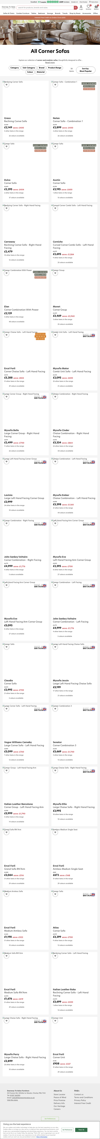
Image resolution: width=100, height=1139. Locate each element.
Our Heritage (59, 1106)
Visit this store (12, 1100)
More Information (41, 1137)
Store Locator (59, 1095)
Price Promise (59, 1100)
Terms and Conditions (83, 1097)
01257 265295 (15, 1095)
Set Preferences (50, 1118)
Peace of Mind (60, 1097)
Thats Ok (81, 1130)
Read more (50, 63)
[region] (50, 1130)
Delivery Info (59, 1103)
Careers (57, 1109)
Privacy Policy (80, 1100)
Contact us (78, 1095)
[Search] (76, 8)
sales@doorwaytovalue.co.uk (23, 1098)
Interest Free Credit (82, 1103)
